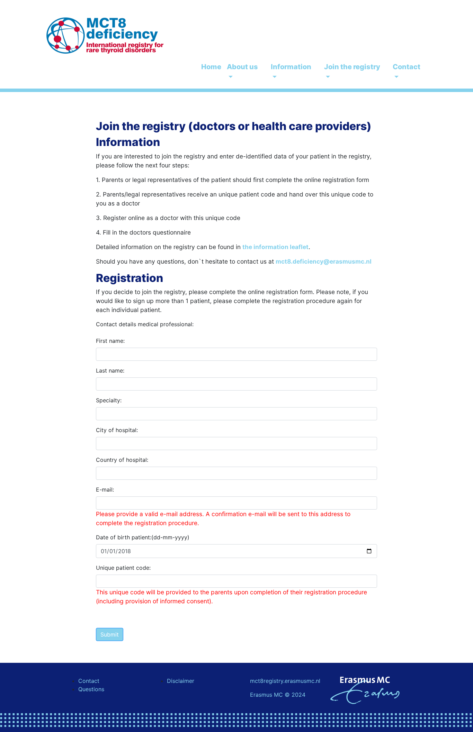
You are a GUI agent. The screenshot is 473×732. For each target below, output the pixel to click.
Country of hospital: (122, 459)
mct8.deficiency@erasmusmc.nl (324, 261)
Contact (406, 67)
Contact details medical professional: (145, 324)
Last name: (110, 370)
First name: (110, 340)
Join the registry (352, 67)
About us (242, 67)
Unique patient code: (123, 567)
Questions (91, 689)
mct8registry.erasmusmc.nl (285, 680)
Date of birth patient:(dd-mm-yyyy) (142, 537)
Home (211, 67)
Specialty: (109, 400)
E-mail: (105, 489)
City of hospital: (117, 430)
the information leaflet (275, 246)
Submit (109, 634)
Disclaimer (180, 680)
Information (291, 67)
